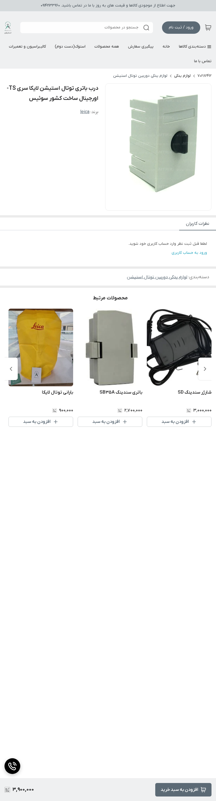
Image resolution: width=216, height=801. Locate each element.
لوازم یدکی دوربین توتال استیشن (140, 75)
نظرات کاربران (197, 223)
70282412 (204, 75)
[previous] (205, 369)
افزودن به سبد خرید (179, 790)
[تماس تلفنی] (12, 766)
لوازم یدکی (182, 75)
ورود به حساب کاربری (189, 252)
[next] (11, 369)
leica (84, 112)
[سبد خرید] (208, 27)
